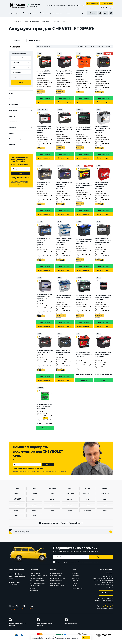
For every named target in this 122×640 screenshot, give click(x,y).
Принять (86, 637)
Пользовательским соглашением (88, 562)
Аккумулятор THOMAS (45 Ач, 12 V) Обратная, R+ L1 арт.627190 (84, 241)
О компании (75, 576)
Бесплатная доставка (92, 3)
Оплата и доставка (35, 573)
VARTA (59, 221)
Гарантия (12, 144)
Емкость (11, 99)
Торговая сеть (76, 578)
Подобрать (20, 82)
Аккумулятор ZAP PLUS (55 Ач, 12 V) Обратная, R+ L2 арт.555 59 (84, 185)
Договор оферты (35, 586)
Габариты (12, 116)
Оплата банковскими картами (38, 576)
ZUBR (39, 53)
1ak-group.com (13, 609)
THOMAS (79, 221)
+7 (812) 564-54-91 (35, 4)
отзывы (23, 609)
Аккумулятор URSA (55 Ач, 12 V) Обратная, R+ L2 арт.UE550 (45, 353)
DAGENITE (40, 387)
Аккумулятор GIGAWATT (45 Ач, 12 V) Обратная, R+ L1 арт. (84, 129)
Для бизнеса (106, 593)
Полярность (13, 110)
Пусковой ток (13, 104)
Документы (75, 581)
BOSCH (59, 277)
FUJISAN (60, 109)
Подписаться (101, 557)
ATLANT (40, 165)
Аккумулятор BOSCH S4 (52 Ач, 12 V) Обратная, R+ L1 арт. (64, 297)
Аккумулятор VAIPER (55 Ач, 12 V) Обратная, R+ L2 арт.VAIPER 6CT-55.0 (83, 297)
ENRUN (98, 109)
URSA (39, 333)
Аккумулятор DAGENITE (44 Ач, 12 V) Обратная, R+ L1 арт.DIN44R (45, 407)
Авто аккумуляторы (56, 573)
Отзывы (74, 583)
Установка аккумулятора (37, 581)
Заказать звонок (108, 3)
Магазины (77, 5)
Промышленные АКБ (56, 581)
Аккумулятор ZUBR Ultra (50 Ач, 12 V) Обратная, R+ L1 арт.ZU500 (45, 73)
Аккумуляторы (13, 13)
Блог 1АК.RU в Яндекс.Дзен (71, 623)
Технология (12, 127)
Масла (68, 13)
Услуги (52, 588)
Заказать (84, 380)
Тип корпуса (13, 122)
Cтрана (11, 133)
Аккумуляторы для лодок (57, 578)
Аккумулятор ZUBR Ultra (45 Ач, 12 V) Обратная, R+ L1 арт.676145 (103, 354)
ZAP (78, 165)
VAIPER (79, 277)
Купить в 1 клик (45, 98)
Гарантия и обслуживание (37, 583)
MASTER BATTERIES (42, 109)
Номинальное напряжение (17, 139)
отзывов (105, 608)
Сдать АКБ (49, 5)
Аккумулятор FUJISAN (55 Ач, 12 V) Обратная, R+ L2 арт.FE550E (64, 129)
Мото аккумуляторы (29, 13)
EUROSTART (99, 53)
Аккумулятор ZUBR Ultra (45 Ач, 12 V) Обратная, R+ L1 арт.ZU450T (103, 297)
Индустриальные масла (57, 586)
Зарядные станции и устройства (51, 13)
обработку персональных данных (19, 183)
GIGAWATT (80, 109)
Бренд (11, 93)
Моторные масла (55, 583)
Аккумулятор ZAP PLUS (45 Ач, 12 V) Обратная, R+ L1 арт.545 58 (84, 354)
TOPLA (98, 165)
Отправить (21, 173)
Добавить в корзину (45, 102)
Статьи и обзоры (34, 591)
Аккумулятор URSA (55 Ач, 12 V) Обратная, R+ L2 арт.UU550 (64, 353)
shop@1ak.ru (109, 588)
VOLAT (79, 53)
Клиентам (32, 588)
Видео (74, 586)
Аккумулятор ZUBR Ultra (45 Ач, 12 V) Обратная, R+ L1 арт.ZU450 (64, 73)
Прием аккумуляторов (36, 578)
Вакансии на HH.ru (77, 588)
